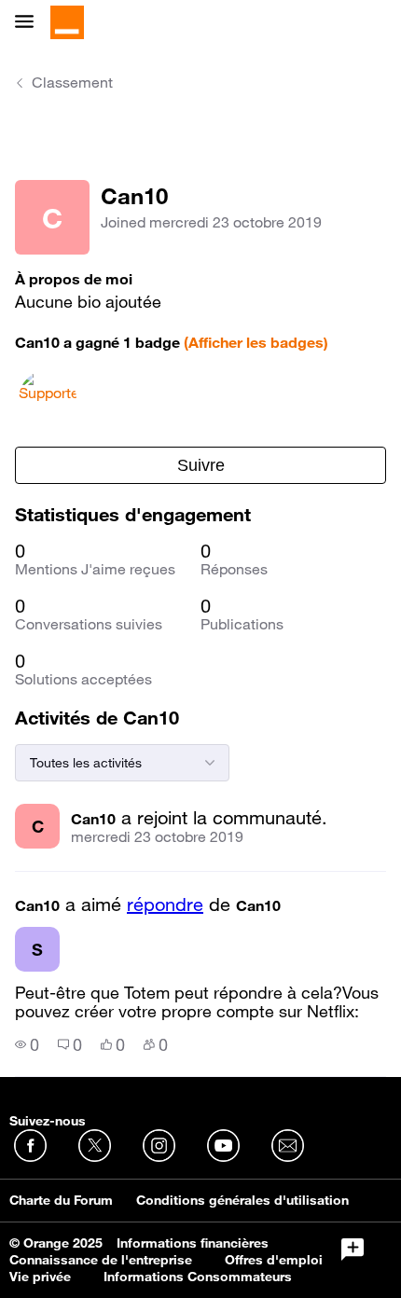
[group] (27, 1044)
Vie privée (40, 1276)
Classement (72, 82)
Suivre (201, 465)
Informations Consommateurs (198, 1276)
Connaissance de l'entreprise (100, 1259)
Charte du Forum (61, 1200)
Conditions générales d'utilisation (242, 1200)
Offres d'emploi (274, 1259)
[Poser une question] (352, 1249)
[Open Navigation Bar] (30, 23)
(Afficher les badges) (256, 342)
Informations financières (193, 1243)
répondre (165, 904)
